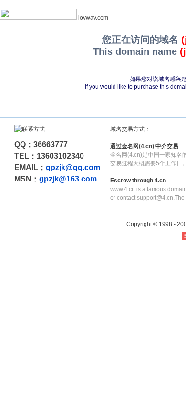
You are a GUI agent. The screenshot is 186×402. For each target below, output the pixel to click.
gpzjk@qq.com (73, 167)
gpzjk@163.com (68, 179)
